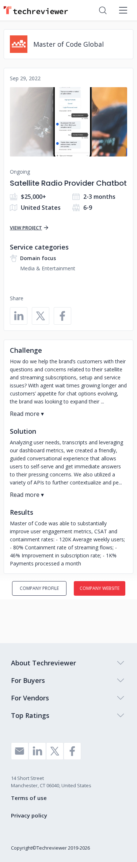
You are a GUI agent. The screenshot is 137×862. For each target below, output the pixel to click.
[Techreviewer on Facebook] (72, 751)
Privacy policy (29, 815)
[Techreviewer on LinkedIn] (37, 751)
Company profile (39, 588)
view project (26, 227)
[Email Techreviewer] (19, 751)
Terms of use (29, 797)
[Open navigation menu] (123, 10)
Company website (99, 588)
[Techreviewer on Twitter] (55, 751)
